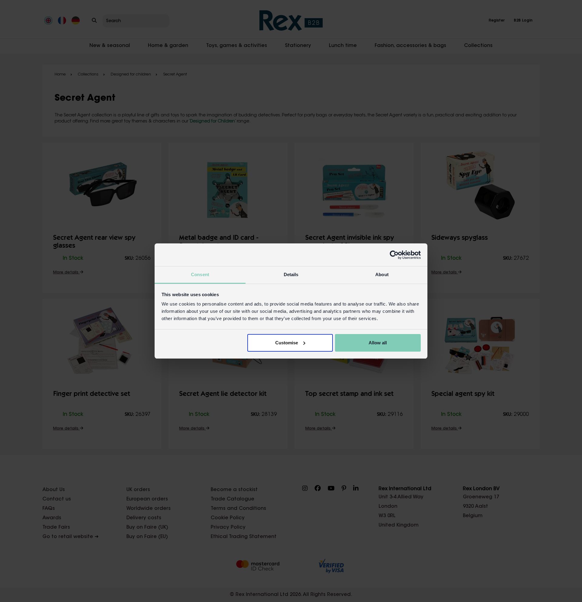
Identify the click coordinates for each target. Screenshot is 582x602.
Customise (286, 342)
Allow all (378, 342)
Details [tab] (291, 274)
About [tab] (382, 274)
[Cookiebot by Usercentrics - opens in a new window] (394, 254)
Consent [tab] (200, 274)
